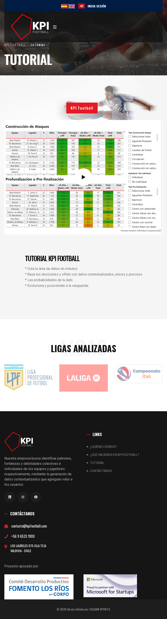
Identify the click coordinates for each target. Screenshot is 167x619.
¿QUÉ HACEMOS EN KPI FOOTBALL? (114, 455)
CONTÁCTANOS (101, 471)
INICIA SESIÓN (97, 6)
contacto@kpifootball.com (29, 526)
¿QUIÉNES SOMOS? (103, 446)
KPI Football (15, 44)
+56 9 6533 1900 (23, 536)
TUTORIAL (37, 44)
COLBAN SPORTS (99, 609)
